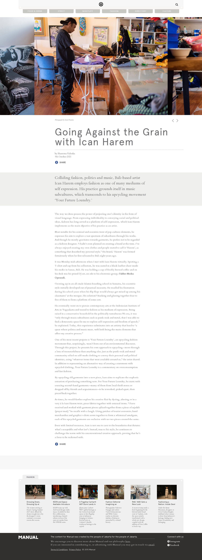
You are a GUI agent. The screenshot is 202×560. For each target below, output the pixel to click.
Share (63, 162)
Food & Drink (35, 11)
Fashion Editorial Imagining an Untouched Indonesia (113, 505)
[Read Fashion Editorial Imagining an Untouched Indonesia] (114, 492)
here (127, 541)
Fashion (114, 11)
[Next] (177, 120)
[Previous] (173, 120)
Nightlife (87, 11)
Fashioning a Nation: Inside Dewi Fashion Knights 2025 (166, 505)
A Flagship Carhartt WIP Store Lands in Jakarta (87, 504)
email (151, 544)
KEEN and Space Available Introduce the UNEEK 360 (61, 504)
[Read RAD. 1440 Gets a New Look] (140, 492)
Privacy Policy (75, 549)
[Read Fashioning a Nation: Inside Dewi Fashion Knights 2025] (167, 492)
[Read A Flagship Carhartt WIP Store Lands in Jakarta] (88, 492)
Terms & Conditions (59, 549)
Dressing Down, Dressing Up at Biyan (33, 504)
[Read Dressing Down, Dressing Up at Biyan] (35, 492)
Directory (140, 11)
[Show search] (176, 4)
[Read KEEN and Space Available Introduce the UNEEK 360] (61, 492)
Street (61, 11)
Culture (167, 11)
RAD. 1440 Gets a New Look (139, 503)
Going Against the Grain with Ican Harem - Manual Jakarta (101, 4)
